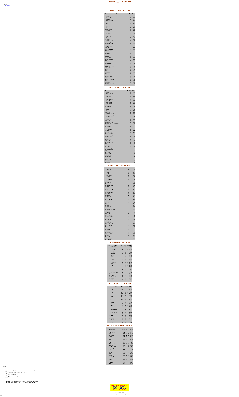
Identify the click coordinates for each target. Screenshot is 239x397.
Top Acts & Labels (9, 8)
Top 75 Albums (8, 6)
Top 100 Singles (8, 5)
